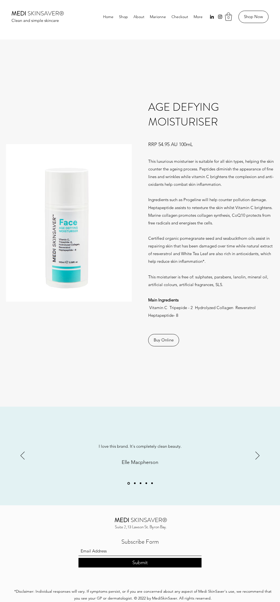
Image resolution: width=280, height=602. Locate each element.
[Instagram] (220, 16)
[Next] (257, 456)
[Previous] (23, 456)
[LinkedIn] (212, 16)
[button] (228, 17)
